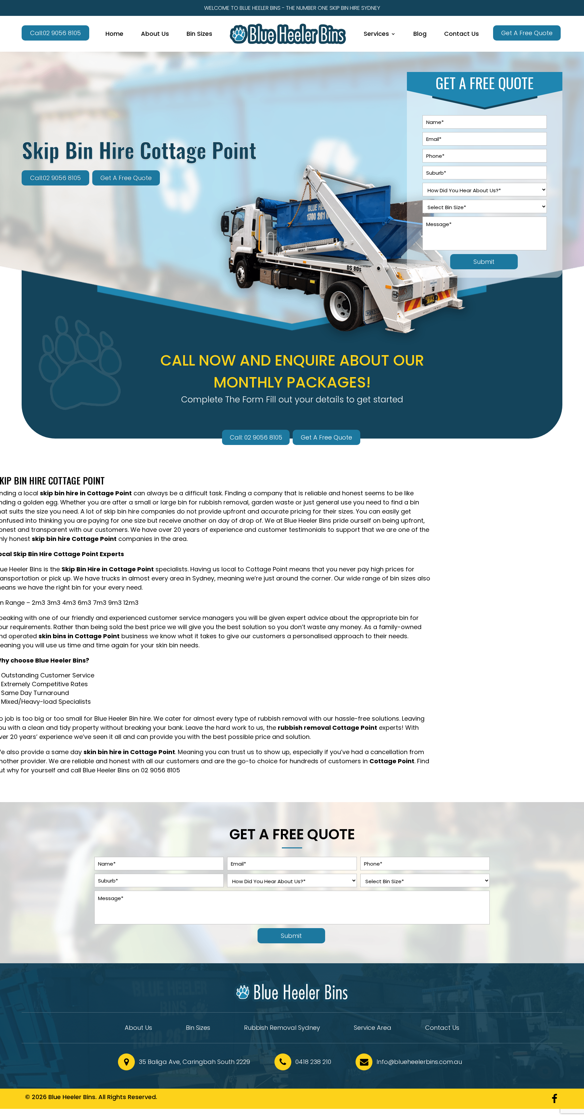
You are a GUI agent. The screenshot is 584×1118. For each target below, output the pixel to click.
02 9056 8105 (160, 770)
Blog (420, 33)
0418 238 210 (313, 1062)
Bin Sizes (199, 33)
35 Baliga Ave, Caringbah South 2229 (194, 1062)
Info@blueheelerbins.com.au (419, 1062)
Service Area (372, 1028)
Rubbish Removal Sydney (282, 1028)
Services (376, 33)
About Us (155, 33)
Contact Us (461, 33)
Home (114, 33)
